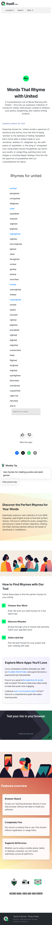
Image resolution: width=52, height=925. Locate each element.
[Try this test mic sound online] (26, 725)
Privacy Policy (33, 916)
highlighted (15, 234)
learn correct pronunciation (25, 691)
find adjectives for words (33, 680)
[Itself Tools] (26, 888)
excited (13, 188)
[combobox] (26, 411)
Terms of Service (20, 916)
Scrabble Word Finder (17, 672)
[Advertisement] (26, 40)
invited (13, 284)
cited (12, 208)
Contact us (24, 921)
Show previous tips (9, 482)
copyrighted (15, 299)
